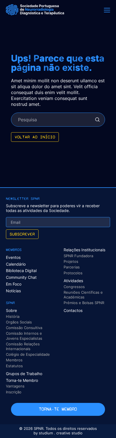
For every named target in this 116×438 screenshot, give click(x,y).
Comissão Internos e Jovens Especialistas (24, 335)
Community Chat (21, 277)
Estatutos (14, 366)
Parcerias (72, 267)
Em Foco (13, 284)
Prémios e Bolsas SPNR (84, 302)
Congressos (74, 286)
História (12, 316)
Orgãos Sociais (19, 322)
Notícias (13, 290)
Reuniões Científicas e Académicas (83, 294)
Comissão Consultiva (24, 327)
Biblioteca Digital (21, 270)
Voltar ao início (35, 137)
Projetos (71, 261)
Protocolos (73, 273)
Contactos (73, 310)
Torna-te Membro (22, 380)
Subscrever (22, 234)
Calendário (16, 264)
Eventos (13, 257)
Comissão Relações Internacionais (23, 346)
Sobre (11, 310)
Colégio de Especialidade (28, 354)
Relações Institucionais (84, 249)
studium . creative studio (60, 433)
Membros (14, 360)
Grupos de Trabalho (24, 373)
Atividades (73, 280)
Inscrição (13, 392)
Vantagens (15, 386)
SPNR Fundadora (78, 256)
